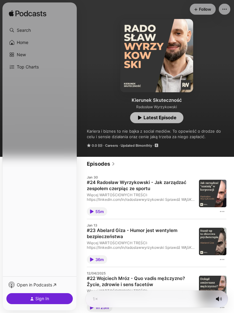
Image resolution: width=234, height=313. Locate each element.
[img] (27, 14)
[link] (101, 163)
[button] (40, 30)
